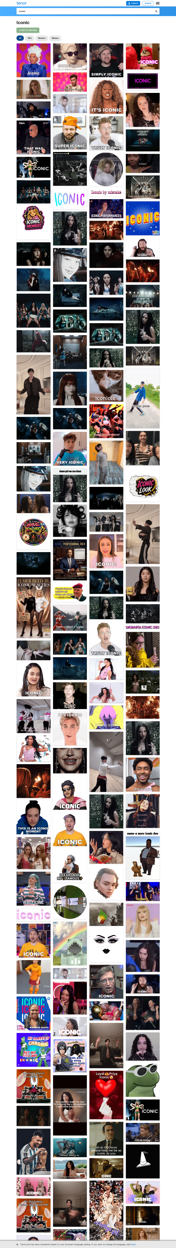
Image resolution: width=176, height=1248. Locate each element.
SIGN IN (148, 3)
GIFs (30, 38)
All (20, 38)
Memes (55, 38)
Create (134, 3)
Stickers (41, 38)
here (133, 1244)
